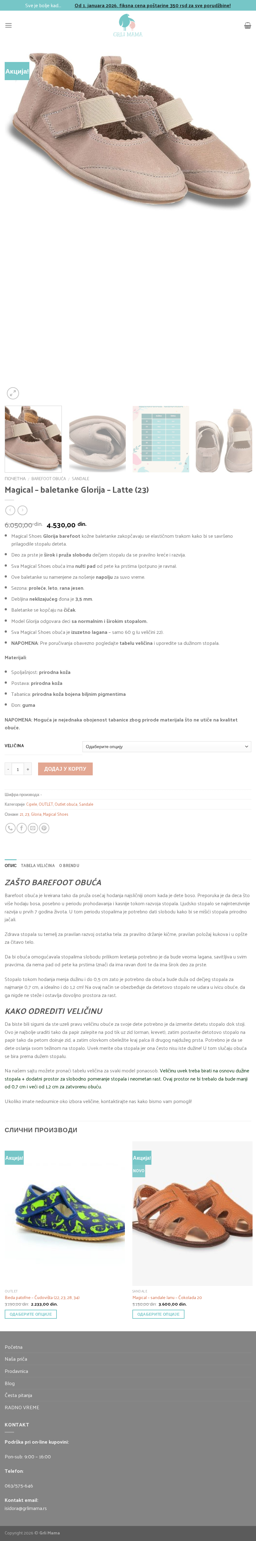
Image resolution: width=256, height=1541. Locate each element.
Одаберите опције (31, 1314)
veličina (14, 745)
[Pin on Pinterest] (44, 828)
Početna (13, 1346)
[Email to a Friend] (33, 828)
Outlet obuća (66, 804)
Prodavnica (16, 1370)
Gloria (36, 814)
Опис (11, 865)
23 (27, 814)
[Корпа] (247, 25)
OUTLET (46, 804)
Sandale (80, 478)
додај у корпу (65, 768)
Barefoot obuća (49, 478)
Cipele (31, 804)
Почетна (15, 478)
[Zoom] (13, 393)
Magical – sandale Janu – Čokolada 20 (167, 1297)
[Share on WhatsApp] (10, 828)
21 (21, 814)
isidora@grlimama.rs (26, 1508)
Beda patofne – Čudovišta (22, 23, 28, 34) (42, 1297)
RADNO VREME (22, 1407)
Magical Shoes (55, 814)
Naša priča (16, 1358)
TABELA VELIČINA (38, 865)
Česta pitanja (18, 1395)
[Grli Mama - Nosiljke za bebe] (128, 25)
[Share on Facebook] (22, 828)
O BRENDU (69, 865)
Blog (10, 1383)
